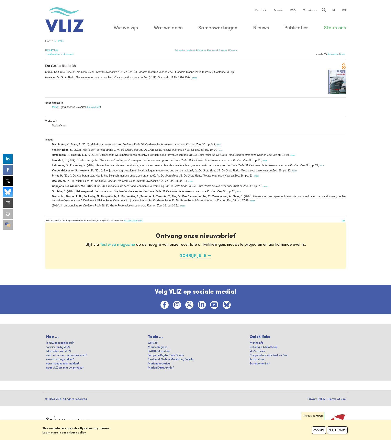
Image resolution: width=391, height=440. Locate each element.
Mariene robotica (159, 363)
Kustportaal (257, 359)
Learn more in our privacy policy (64, 432)
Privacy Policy (316, 399)
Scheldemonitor (260, 363)
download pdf (93, 107)
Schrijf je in (193, 256)
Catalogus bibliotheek (263, 347)
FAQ (293, 10)
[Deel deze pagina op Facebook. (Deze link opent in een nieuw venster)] (8, 170)
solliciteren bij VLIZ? (58, 347)
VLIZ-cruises (257, 351)
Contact (260, 10)
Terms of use (337, 399)
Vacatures (310, 10)
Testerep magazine (117, 245)
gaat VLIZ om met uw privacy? (65, 367)
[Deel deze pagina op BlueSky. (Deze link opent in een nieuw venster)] (8, 192)
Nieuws (261, 28)
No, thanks (337, 430)
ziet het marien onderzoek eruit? (66, 355)
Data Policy (51, 50)
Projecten (223, 50)
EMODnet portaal (159, 351)
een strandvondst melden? (62, 363)
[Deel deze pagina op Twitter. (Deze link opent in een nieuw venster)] (8, 181)
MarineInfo (257, 343)
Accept (319, 430)
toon (342, 54)
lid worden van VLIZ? (58, 351)
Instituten (191, 50)
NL (334, 10)
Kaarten (233, 50)
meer (194, 78)
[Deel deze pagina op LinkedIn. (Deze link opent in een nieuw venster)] (8, 159)
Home (49, 41)
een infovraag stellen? (60, 359)
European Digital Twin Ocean (166, 355)
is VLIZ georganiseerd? (60, 343)
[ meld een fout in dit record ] (60, 54)
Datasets (212, 50)
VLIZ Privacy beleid (133, 220)
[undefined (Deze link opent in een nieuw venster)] (8, 225)
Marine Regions (157, 347)
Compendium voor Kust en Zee (269, 355)
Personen (201, 50)
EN (344, 10)
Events (278, 10)
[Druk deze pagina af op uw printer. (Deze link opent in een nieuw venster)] (8, 214)
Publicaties (180, 50)
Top (343, 220)
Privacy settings (313, 416)
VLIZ (55, 107)
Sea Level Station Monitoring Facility (171, 359)
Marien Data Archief (161, 367)
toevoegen (333, 54)
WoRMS (153, 343)
